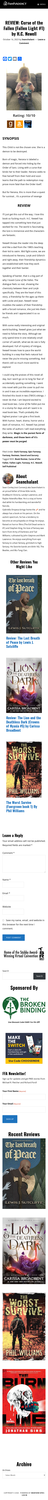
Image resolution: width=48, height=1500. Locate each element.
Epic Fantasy (34, 451)
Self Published (9, 466)
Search (5, 971)
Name (6, 879)
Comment (8, 852)
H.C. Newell (36, 462)
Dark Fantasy (20, 451)
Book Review (21, 459)
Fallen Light (15, 462)
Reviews (15, 455)
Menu (43, 4)
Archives (6, 1470)
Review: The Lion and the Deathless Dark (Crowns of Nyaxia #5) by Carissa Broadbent (23, 724)
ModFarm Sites (37, 1493)
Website (6, 906)
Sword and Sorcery (29, 455)
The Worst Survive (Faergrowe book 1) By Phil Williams (21, 806)
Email (6, 893)
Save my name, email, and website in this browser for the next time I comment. (23, 924)
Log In (24, 1495)
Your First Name (14, 1091)
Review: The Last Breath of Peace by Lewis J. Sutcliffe (23, 642)
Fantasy (6, 455)
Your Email (11, 1103)
